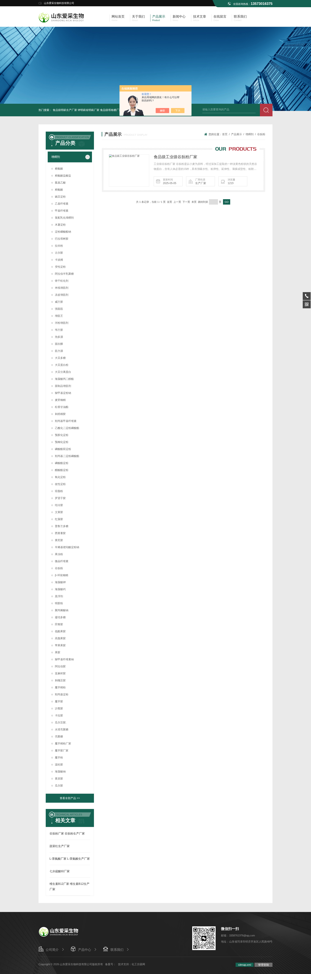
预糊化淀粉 (61, 441)
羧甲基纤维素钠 (64, 659)
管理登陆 (263, 964)
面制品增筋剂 (63, 385)
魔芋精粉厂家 (63, 743)
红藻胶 (59, 519)
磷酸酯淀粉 (61, 463)
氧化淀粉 (60, 477)
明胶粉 (59, 603)
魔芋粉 (59, 757)
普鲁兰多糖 (61, 526)
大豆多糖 (60, 357)
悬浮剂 (59, 596)
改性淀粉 (60, 484)
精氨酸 (59, 189)
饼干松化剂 (61, 280)
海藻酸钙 (60, 589)
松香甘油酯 (61, 406)
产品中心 (84, 950)
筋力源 (59, 350)
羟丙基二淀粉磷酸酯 (67, 456)
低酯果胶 (60, 631)
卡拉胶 (59, 715)
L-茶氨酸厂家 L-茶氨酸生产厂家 (69, 858)
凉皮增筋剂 (61, 294)
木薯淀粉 (60, 224)
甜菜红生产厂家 (59, 846)
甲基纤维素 (61, 210)
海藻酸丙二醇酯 (64, 378)
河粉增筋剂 (61, 322)
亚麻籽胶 (60, 673)
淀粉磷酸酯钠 (63, 231)
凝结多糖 (60, 617)
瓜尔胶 (59, 785)
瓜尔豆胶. (60, 722)
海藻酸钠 (60, 771)
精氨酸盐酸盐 (63, 175)
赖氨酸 (59, 168)
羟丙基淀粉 (61, 694)
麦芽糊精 (60, 399)
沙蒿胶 (59, 708)
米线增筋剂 (61, 287)
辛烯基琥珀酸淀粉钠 (67, 547)
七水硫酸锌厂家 (59, 871)
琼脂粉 (59, 491)
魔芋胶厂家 (61, 750)
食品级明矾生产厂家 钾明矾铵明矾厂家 (76, 109)
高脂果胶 (60, 638)
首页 (224, 134)
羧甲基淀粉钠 (63, 392)
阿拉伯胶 (60, 666)
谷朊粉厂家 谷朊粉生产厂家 (67, 833)
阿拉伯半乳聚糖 (64, 273)
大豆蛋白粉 (61, 364)
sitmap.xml (244, 964)
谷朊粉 (59, 568)
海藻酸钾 (60, 582)
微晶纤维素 (61, 561)
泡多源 (59, 336)
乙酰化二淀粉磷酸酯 (67, 427)
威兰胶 (59, 301)
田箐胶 (59, 624)
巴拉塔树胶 (61, 238)
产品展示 (236, 134)
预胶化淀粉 (61, 434)
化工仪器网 (138, 964)
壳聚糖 (59, 736)
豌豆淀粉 (60, 196)
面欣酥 (59, 343)
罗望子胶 (60, 498)
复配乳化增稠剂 (64, 217)
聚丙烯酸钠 (61, 610)
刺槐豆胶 (60, 680)
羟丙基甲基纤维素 (65, 420)
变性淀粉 (60, 266)
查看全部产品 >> (70, 798)
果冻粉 (59, 554)
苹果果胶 (60, 645)
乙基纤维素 (61, 203)
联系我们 (117, 950)
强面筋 (59, 308)
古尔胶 (59, 252)
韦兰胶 (59, 329)
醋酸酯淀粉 (61, 470)
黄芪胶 (59, 540)
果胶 (57, 652)
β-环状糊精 (61, 575)
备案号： (110, 964)
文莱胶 (59, 512)
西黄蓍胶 (60, 533)
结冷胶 (59, 505)
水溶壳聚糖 (61, 729)
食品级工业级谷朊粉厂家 (175, 157)
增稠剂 (55, 156)
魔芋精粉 (60, 687)
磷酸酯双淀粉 (63, 449)
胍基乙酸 (60, 182)
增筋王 (59, 315)
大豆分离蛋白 (63, 371)
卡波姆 (59, 259)
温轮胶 (59, 764)
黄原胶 (59, 778)
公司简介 (52, 950)
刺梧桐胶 (60, 413)
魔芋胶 (59, 701)
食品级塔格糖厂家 (111, 109)
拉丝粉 (59, 245)
